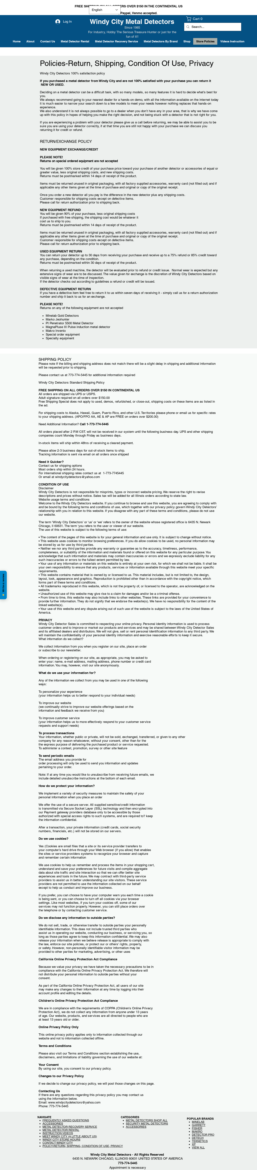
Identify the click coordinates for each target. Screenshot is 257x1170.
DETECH (198, 1137)
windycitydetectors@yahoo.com (77, 477)
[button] (195, 18)
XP (194, 1144)
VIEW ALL (198, 1147)
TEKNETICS (200, 1141)
